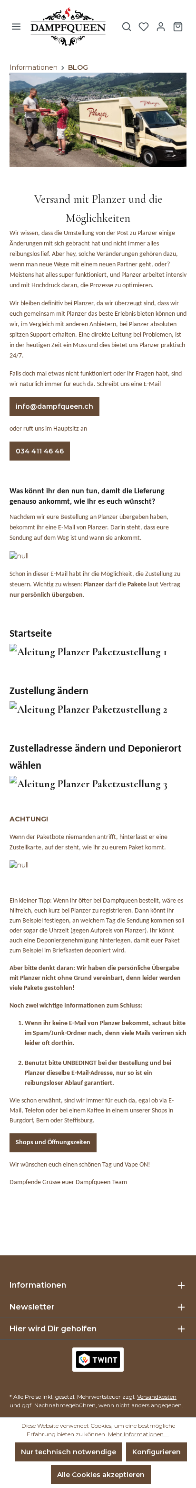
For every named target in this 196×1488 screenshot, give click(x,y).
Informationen (38, 1285)
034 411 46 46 (40, 451)
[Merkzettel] (143, 26)
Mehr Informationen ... (138, 1434)
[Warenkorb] (177, 26)
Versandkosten (156, 1396)
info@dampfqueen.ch (54, 406)
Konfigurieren (156, 1452)
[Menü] (16, 26)
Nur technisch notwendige (68, 1452)
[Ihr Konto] (160, 26)
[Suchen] (126, 26)
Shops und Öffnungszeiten (53, 1142)
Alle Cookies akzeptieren (101, 1474)
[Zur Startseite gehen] (68, 26)
